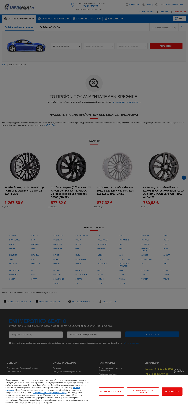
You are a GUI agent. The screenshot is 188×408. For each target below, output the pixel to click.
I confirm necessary (111, 391)
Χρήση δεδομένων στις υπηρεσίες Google (49, 393)
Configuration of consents (143, 391)
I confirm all (172, 391)
